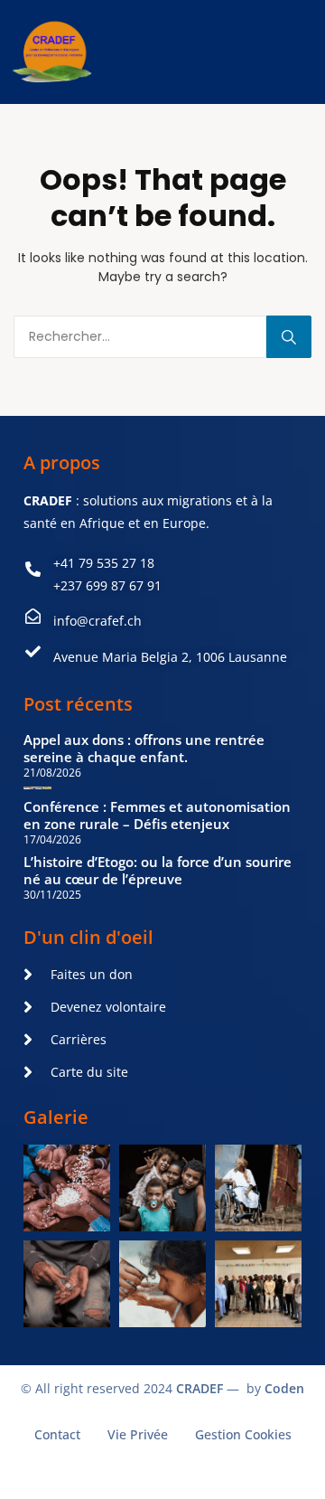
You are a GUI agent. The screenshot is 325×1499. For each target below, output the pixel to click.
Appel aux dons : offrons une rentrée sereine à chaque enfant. (144, 748)
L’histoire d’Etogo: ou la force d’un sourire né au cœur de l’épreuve (157, 870)
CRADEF (199, 1388)
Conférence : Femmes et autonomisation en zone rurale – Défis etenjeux (157, 815)
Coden (284, 1388)
